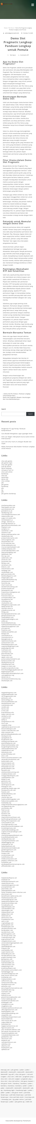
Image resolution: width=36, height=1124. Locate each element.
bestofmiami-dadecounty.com (11, 896)
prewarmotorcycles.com (9, 538)
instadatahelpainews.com (10, 1035)
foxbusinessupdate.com (9, 801)
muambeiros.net (7, 599)
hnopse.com (5, 853)
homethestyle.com (7, 927)
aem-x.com (5, 921)
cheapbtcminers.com (8, 941)
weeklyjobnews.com (8, 839)
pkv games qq (19, 1102)
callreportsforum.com (8, 1042)
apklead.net (5, 1049)
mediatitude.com (7, 536)
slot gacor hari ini (7, 470)
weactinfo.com (6, 783)
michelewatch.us (7, 520)
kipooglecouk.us (6, 639)
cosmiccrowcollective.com (10, 730)
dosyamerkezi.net (7, 541)
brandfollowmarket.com (9, 837)
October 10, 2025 (28, 33)
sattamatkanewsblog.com (10, 830)
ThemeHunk (27, 1121)
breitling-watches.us (8, 523)
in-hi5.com (5, 711)
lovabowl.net (5, 880)
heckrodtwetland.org (8, 623)
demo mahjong (6, 468)
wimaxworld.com (7, 590)
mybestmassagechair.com (10, 626)
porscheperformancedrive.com (11, 988)
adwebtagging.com (7, 842)
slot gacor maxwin (27, 1081)
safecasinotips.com (7, 964)
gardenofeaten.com (8, 768)
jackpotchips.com (7, 966)
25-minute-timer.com (8, 936)
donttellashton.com (8, 703)
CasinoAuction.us (7, 637)
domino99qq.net (7, 700)
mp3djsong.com (6, 513)
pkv (2, 483)
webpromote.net (7, 606)
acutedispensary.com (8, 828)
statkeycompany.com (8, 549)
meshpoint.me (6, 736)
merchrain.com (6, 1038)
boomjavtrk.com (6, 1048)
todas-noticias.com (7, 714)
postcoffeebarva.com (8, 743)
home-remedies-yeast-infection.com (13, 892)
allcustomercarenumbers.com (11, 970)
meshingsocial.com (7, 785)
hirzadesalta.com (7, 905)
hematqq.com (6, 1099)
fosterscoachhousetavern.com (11, 758)
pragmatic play (28, 1077)
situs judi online (6, 472)
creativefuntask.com (8, 937)
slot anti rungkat (14, 1079)
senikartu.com (6, 716)
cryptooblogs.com (7, 923)
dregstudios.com (7, 578)
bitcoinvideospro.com (8, 729)
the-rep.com (5, 556)
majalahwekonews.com (9, 694)
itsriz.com (4, 723)
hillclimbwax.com (7, 851)
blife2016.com (6, 995)
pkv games (5, 484)
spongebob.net (6, 738)
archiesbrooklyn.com (8, 597)
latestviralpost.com (7, 763)
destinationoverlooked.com (10, 848)
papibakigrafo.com (7, 648)
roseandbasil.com (7, 617)
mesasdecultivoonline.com (10, 759)
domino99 (4, 1072)
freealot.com (5, 948)
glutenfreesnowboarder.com (11, 997)
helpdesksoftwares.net (9, 878)
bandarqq (4, 474)
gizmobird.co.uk (6, 511)
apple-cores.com (7, 657)
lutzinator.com (6, 992)
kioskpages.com (6, 1002)
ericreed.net (5, 628)
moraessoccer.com (7, 581)
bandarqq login (9, 1090)
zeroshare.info (6, 565)
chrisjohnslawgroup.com (9, 973)
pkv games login (6, 463)
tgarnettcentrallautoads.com (11, 525)
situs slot (11, 1077)
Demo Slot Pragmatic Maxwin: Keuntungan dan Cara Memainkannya (16, 398)
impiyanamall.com (7, 912)
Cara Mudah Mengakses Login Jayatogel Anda (16, 433)
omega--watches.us (8, 522)
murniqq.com (29, 1097)
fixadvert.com (6, 527)
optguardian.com (7, 914)
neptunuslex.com (7, 516)
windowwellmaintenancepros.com (13, 864)
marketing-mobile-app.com (10, 788)
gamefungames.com (8, 934)
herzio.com (5, 709)
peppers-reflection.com (9, 860)
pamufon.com (6, 986)
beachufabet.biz (6, 1019)
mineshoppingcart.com (9, 899)
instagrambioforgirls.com (10, 776)
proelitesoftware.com (8, 968)
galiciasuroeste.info (8, 574)
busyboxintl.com (7, 739)
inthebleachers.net (7, 664)
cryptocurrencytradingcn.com (11, 832)
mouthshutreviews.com (9, 903)
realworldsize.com (7, 750)
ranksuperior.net (7, 844)
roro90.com (5, 707)
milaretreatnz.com (7, 569)
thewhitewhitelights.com (9, 619)
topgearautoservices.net (9, 1026)
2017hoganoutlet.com (8, 696)
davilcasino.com (6, 917)
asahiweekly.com (7, 950)
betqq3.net (5, 634)
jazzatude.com (6, 561)
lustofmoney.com (7, 857)
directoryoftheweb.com (9, 702)
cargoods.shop (6, 725)
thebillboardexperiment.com (11, 1017)
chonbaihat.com (6, 603)
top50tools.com (6, 554)
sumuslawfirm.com (7, 823)
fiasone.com (5, 792)
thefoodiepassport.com (9, 644)
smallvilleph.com (7, 572)
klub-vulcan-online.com (9, 975)
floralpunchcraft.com (8, 790)
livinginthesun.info (7, 721)
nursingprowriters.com (9, 824)
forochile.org (5, 583)
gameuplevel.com (7, 925)
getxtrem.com (6, 781)
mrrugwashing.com (7, 806)
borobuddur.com (7, 930)
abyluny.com (5, 1046)
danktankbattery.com (8, 794)
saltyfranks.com (6, 558)
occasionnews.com (7, 855)
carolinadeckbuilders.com (10, 550)
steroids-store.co (7, 608)
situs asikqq (5, 481)
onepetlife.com (6, 1015)
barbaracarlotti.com (8, 661)
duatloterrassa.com (8, 984)
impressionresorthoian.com (10, 817)
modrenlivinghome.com (9, 1033)
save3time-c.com (7, 531)
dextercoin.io (5, 677)
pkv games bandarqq (8, 493)
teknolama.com (6, 752)
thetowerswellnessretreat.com (11, 1008)
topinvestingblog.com (8, 552)
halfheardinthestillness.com (11, 625)
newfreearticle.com (7, 765)
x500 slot (18, 1077)
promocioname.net (7, 588)
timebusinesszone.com (9, 859)
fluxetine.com (6, 630)
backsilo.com (5, 814)
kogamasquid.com (7, 671)
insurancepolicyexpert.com (10, 547)
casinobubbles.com (8, 908)
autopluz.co (5, 529)
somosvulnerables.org (8, 983)
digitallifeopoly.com (8, 907)
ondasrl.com (5, 993)
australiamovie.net (7, 509)
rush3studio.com (7, 705)
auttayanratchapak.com (9, 741)
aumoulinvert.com (7, 643)
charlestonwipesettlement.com (11, 835)
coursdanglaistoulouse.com (10, 514)
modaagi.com (5, 570)
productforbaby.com (8, 754)
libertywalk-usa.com (8, 507)
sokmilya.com (6, 1044)
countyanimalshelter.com (10, 841)
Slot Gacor (13, 55)
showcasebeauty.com (8, 545)
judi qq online (6, 466)
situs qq (4, 475)
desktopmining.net (7, 662)
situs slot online (13, 1081)
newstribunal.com (7, 883)
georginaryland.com (8, 616)
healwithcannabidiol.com (10, 1001)
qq (2, 490)
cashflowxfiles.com (7, 777)
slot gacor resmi (6, 1083)
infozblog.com (6, 601)
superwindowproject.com (10, 646)
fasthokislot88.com (7, 963)
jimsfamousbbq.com (8, 505)
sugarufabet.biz (6, 1022)
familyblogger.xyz (7, 972)
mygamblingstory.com (8, 693)
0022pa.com (5, 563)
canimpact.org (6, 652)
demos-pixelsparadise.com (10, 534)
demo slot (4, 479)
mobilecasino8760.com (9, 632)
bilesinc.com (5, 567)
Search (3, 409)
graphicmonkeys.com (8, 957)
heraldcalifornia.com (8, 955)
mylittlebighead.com (8, 946)
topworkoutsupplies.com (9, 901)
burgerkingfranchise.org (9, 747)
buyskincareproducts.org (9, 668)
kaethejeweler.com (7, 1011)
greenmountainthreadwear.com (12, 826)
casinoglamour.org (7, 675)
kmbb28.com (5, 1040)
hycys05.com (5, 770)
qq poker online (18, 1099)
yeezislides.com (6, 889)
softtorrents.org (6, 981)
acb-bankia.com (6, 808)
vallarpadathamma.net (9, 748)
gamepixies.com (6, 959)
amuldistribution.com (8, 928)
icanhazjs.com (6, 650)
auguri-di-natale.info (8, 518)
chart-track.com (6, 585)
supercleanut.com (7, 952)
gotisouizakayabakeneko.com (11, 734)
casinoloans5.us (6, 635)
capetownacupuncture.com (10, 727)
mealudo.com (6, 795)
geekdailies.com (6, 1037)
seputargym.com (7, 910)
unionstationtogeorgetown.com (12, 943)
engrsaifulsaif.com (7, 939)
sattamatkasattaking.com (9, 1013)
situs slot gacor (20, 1074)
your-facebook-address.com (10, 1029)
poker (22, 1070)
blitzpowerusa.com (7, 767)
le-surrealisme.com (7, 543)
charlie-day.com (6, 797)
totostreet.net (6, 916)
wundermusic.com (7, 932)
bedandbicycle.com (8, 954)
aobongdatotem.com (8, 890)
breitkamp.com (6, 977)
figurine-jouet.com (7, 1028)
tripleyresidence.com (8, 979)
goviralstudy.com (7, 653)
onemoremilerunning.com (10, 772)
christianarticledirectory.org (11, 679)
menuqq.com (5, 1070)
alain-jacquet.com (7, 732)
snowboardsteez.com (8, 774)
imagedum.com (6, 1006)
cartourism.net (6, 655)
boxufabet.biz (6, 1024)
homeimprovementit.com (9, 881)
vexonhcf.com (6, 532)
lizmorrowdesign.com (8, 999)
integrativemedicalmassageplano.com (14, 804)
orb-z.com (4, 756)
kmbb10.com (5, 779)
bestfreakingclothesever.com (11, 819)
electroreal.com (6, 894)
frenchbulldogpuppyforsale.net (12, 670)
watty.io (4, 720)
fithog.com (5, 612)
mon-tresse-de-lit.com (8, 1020)
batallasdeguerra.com (8, 576)
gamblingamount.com (8, 850)
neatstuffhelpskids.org (9, 579)
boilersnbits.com (7, 761)
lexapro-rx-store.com (8, 666)
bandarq (16, 1083)
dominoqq (4, 477)
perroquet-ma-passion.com (10, 1031)
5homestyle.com (6, 681)
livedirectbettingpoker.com (10, 799)
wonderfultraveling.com (9, 587)
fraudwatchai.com (7, 919)
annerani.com (6, 560)
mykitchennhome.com (8, 641)
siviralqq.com (6, 815)
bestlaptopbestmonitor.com (10, 614)
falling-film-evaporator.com (10, 821)
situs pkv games (6, 461)
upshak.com (5, 812)
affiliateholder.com (7, 866)
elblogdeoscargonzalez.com (10, 605)
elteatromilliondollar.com (10, 745)
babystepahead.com (8, 846)
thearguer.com (6, 786)
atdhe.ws (4, 621)
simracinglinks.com (7, 540)
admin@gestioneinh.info (12, 33)
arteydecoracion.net (8, 610)
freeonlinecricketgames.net (10, 592)
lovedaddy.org (6, 803)
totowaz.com (5, 833)
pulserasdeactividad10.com (10, 659)
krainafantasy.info (7, 712)
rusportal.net (5, 718)
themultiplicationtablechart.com (12, 673)
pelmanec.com (6, 698)
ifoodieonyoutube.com (9, 898)
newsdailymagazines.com (10, 885)
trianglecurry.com (7, 1004)
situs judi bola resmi (17, 1097)
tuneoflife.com (6, 862)
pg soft (11, 1074)
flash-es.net (5, 810)
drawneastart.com (7, 961)
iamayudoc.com (6, 945)
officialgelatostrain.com (9, 1010)
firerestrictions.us (7, 596)
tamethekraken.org (7, 990)
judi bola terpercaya (16, 1095)
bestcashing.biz (6, 594)
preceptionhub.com (8, 887)
